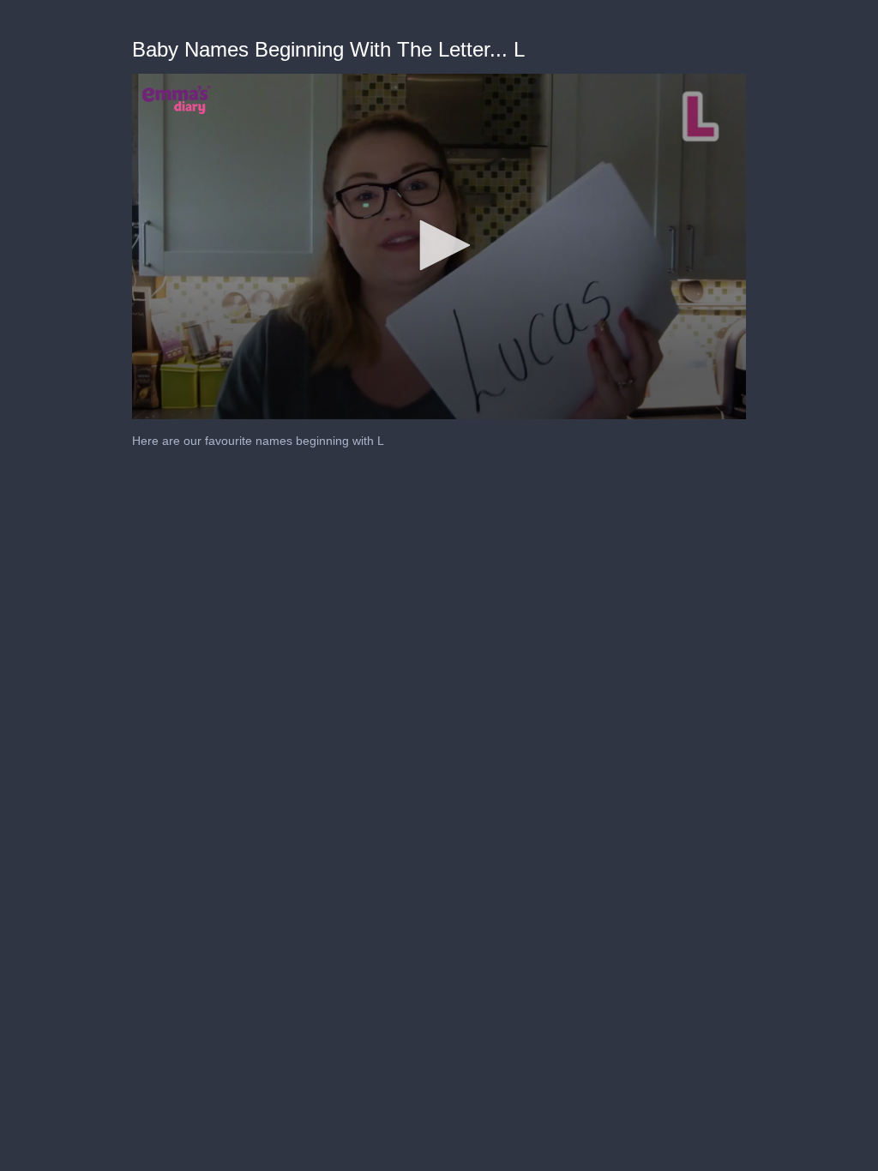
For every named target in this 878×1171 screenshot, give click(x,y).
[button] (439, 245)
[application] (439, 246)
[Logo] (176, 99)
